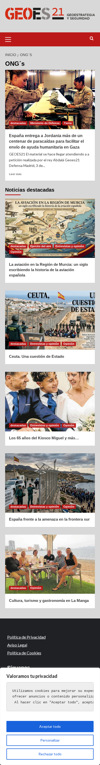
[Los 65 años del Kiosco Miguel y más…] (50, 401)
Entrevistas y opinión (69, 246)
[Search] (91, 38)
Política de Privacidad (26, 637)
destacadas (18, 123)
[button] (10, 38)
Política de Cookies (24, 652)
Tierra (68, 123)
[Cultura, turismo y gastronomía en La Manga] (50, 564)
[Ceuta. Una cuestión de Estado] (50, 320)
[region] (50, 716)
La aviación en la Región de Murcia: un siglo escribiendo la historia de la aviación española (48, 269)
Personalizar (50, 740)
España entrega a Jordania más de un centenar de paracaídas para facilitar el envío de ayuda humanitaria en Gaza (46, 141)
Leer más (15, 174)
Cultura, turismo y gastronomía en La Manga (49, 600)
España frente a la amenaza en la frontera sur (49, 519)
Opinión (16, 251)
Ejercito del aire (40, 246)
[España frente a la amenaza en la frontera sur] (50, 483)
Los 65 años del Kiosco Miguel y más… (44, 438)
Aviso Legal (17, 644)
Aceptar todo (50, 726)
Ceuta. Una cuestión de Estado (36, 356)
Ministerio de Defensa (44, 123)
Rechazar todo (50, 754)
